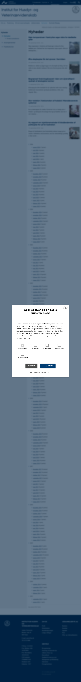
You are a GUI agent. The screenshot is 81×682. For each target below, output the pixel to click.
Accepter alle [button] (48, 366)
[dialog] (40, 341)
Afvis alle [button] (31, 366)
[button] (40, 373)
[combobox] (66, 308)
